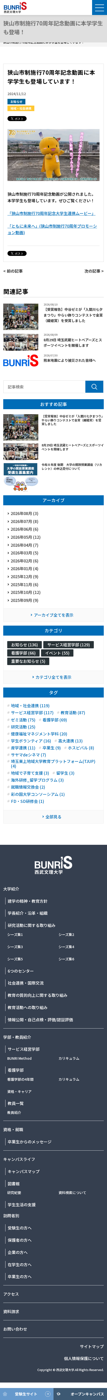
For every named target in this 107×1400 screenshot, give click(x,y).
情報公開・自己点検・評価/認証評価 (40, 1020)
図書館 (14, 1184)
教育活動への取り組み (28, 1007)
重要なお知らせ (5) (28, 661)
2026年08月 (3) (24, 513)
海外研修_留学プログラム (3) (37, 780)
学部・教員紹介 (17, 1037)
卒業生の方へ (20, 1276)
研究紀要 (14, 1192)
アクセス (11, 1294)
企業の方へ (18, 1252)
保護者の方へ (20, 1240)
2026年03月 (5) (24, 553)
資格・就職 (13, 1129)
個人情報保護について (84, 1358)
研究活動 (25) (23, 726)
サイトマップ (92, 1346)
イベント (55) (57, 653)
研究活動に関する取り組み (31, 925)
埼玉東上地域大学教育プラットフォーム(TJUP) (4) (53, 763)
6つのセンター (21, 971)
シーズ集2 (66, 934)
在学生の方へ (20, 1264)
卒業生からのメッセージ (30, 1142)
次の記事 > (94, 271)
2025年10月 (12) (26, 592)
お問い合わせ (15, 1329)
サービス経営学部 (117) (32, 712)
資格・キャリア (19, 1091)
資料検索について (72, 1192)
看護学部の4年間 (20, 1079)
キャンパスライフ (19, 1159)
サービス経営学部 (24, 1049)
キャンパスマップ (24, 1171)
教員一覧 (16, 1103)
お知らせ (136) (24, 645)
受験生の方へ (20, 1228)
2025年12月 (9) (24, 576)
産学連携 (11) (23, 747)
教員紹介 (14, 1112)
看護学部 (16, 1070)
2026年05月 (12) (26, 537)
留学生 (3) (65, 773)
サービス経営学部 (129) (68, 645)
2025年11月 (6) (24, 584)
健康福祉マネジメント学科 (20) (39, 733)
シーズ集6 (66, 958)
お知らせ (16, 101)
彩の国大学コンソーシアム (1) (38, 794)
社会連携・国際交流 (26, 983)
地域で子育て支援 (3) (30, 773)
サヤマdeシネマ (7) (28, 754)
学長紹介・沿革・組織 (28, 913)
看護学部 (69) (55, 719)
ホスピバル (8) (81, 747)
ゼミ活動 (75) (23, 719)
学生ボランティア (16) (31, 740)
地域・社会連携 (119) (30, 705)
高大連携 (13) (70, 740)
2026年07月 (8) (24, 521)
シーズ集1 (15, 934)
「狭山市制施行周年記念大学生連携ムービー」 (51, 213)
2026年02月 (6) (24, 561)
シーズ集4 (66, 946)
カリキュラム (68, 1058)
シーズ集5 (15, 958)
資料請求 (11, 1311)
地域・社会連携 (20, 108)
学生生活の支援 (22, 1205)
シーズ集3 (15, 946)
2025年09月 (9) (24, 600)
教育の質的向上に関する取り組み (37, 995)
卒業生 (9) (52, 747)
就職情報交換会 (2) (28, 787)
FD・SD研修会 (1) (27, 801)
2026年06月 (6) (24, 529)
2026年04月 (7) (24, 545)
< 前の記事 (13, 271)
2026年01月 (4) (24, 568)
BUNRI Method (19, 1058)
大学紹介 (11, 889)
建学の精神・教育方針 (28, 901)
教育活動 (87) (73, 712)
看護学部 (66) (23, 653)
